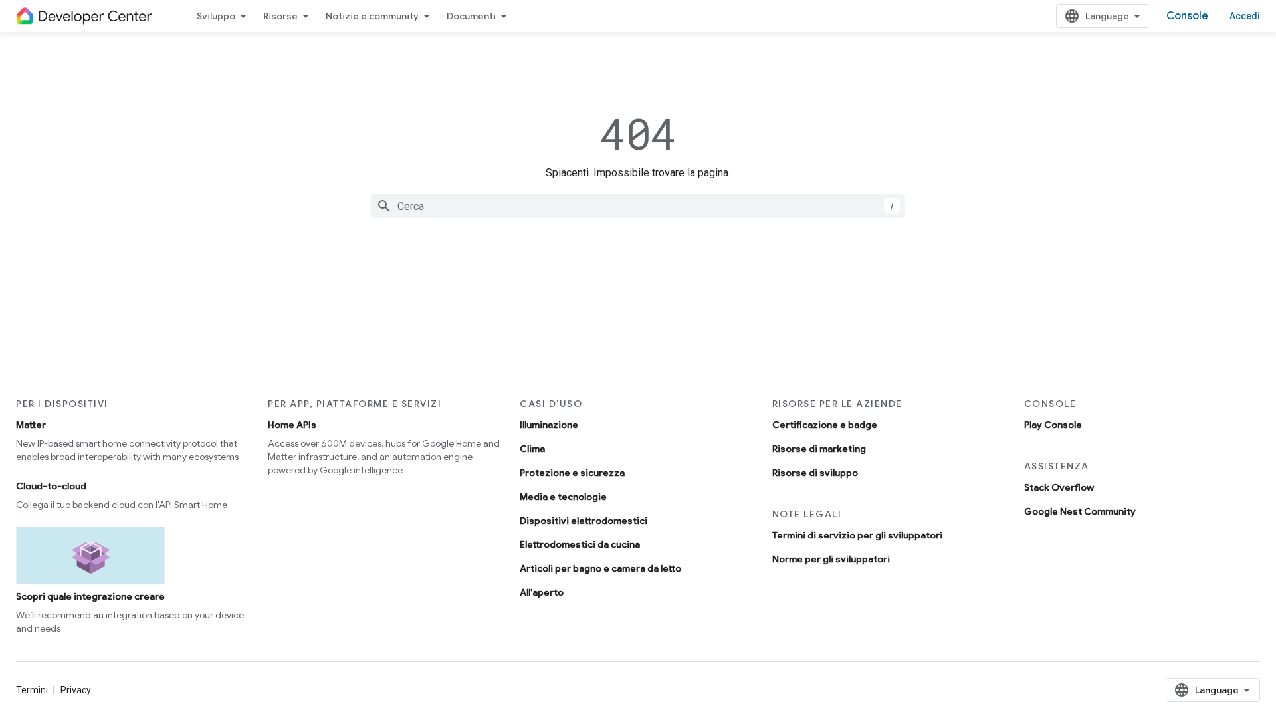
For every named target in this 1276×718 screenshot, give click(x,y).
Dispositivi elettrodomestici (583, 521)
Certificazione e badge (824, 425)
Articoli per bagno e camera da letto (600, 568)
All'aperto (542, 592)
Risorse (280, 16)
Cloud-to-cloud (51, 486)
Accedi (1244, 16)
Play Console (1053, 425)
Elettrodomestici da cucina (580, 544)
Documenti (471, 16)
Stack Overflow (1059, 487)
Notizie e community (372, 16)
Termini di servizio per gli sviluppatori (857, 535)
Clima (532, 449)
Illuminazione (549, 425)
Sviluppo (216, 16)
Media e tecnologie (563, 497)
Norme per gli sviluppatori (831, 559)
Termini (32, 690)
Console (1187, 16)
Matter (31, 425)
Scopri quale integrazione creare (90, 596)
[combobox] (638, 206)
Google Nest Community (1080, 511)
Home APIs (292, 425)
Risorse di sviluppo (815, 473)
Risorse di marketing (819, 449)
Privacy (75, 690)
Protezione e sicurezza (572, 473)
